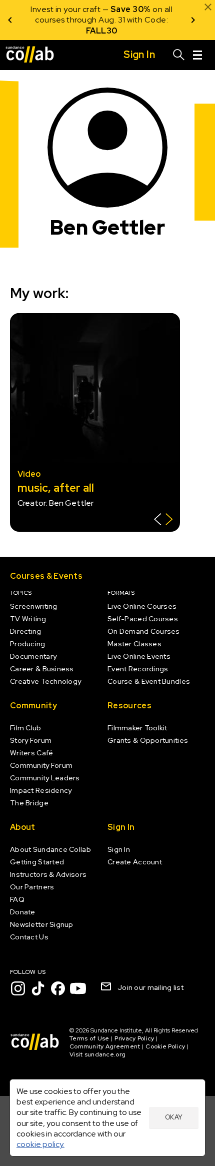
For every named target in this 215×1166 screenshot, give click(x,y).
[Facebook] (58, 988)
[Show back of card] (163, 520)
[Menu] (197, 55)
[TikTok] (38, 988)
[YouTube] (78, 988)
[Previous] (10, 20)
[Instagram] (18, 988)
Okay (174, 1117)
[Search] (179, 55)
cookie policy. (40, 1144)
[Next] (193, 20)
